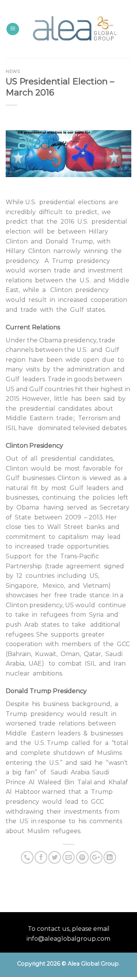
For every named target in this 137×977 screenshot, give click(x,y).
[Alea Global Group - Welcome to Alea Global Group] (74, 29)
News (13, 71)
